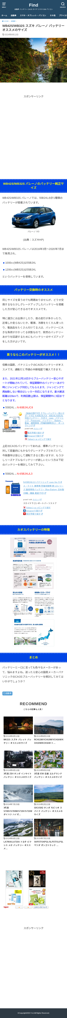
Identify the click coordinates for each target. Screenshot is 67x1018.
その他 (52, 15)
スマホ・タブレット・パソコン (33, 15)
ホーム (4, 15)
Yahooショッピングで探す (39, 439)
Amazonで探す (34, 436)
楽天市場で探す (35, 433)
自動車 (13, 15)
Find (33, 5)
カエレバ (37, 428)
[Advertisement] (33, 132)
